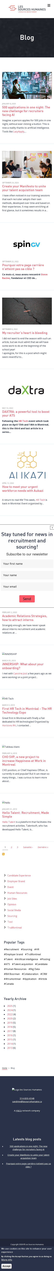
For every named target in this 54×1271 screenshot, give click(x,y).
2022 (9, 1014)
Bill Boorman (13, 974)
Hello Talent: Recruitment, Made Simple (25, 814)
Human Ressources (16, 969)
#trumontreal (13, 978)
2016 (9, 1035)
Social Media (14, 910)
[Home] (27, 8)
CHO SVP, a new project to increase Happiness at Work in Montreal (24, 761)
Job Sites (12, 898)
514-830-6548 (27, 1098)
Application (30, 978)
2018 (9, 1027)
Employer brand (14, 954)
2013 (9, 1047)
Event (10, 887)
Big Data (35, 969)
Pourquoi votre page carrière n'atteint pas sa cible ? (23, 267)
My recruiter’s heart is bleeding (24, 333)
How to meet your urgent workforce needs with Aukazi (22, 488)
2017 (9, 1031)
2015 (9, 1039)
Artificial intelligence (27, 959)
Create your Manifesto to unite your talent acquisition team (24, 188)
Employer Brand (16, 881)
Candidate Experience (19, 875)
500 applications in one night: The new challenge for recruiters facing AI (26, 111)
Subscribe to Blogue (3, 854)
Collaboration (30, 974)
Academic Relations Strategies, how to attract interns (24, 618)
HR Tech (23, 421)
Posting (46, 959)
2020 (9, 1018)
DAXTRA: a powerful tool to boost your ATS (26, 413)
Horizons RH (9, 725)
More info (6, 1259)
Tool (10, 921)
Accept (6, 1266)
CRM (44, 974)
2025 (9, 1006)
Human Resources (17, 892)
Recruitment (12, 949)
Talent (9, 959)
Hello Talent (8, 822)
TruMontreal (14, 927)
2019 (9, 1022)
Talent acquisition (23, 964)
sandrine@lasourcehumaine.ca (27, 1101)
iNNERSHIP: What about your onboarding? (23, 666)
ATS (8, 964)
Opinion (11, 904)
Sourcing (12, 916)
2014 (9, 1043)
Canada (10, 983)
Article (43, 978)
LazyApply (18, 131)
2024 (9, 1010)
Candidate (42, 964)
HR (37, 949)
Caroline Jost (20, 673)
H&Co (19, 1110)
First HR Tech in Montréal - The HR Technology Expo (27, 710)
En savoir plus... (27, 86)
